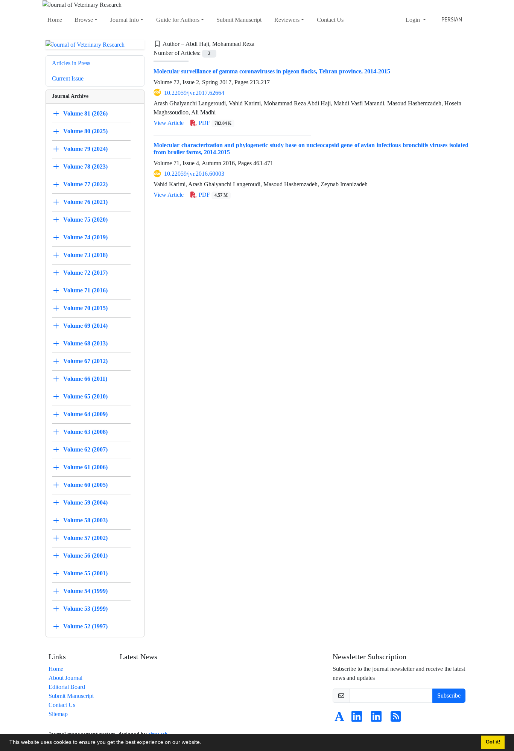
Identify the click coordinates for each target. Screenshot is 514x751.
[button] (204, 743)
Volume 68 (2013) (85, 343)
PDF (214, 122)
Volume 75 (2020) (85, 219)
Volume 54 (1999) (85, 590)
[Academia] (339, 718)
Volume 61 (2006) (85, 467)
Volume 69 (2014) (85, 325)
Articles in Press (71, 63)
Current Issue (68, 78)
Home (54, 19)
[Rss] (396, 718)
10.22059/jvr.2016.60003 (194, 173)
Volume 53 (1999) (85, 608)
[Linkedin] (357, 718)
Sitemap (58, 714)
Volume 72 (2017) (85, 272)
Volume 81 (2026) (85, 113)
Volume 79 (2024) (85, 148)
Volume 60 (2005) (85, 484)
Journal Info (124, 19)
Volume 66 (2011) (85, 378)
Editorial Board (67, 686)
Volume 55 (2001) (85, 573)
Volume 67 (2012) (85, 361)
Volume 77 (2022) (85, 184)
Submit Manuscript (239, 19)
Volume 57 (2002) (85, 537)
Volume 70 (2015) (85, 308)
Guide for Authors (177, 19)
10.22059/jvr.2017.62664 (194, 92)
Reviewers (287, 19)
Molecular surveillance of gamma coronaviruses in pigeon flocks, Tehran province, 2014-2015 (272, 71)
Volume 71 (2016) (85, 290)
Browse (84, 19)
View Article (169, 122)
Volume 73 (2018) (85, 254)
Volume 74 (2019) (85, 237)
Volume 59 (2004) (85, 502)
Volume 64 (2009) (85, 414)
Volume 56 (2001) (85, 555)
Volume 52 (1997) (85, 626)
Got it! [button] (493, 742)
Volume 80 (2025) (85, 131)
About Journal (65, 677)
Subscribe (449, 695)
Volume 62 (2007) (85, 449)
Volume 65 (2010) (85, 396)
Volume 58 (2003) (85, 520)
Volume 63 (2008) (85, 431)
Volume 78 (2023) (85, 166)
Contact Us (330, 19)
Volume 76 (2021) (85, 201)
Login (413, 19)
